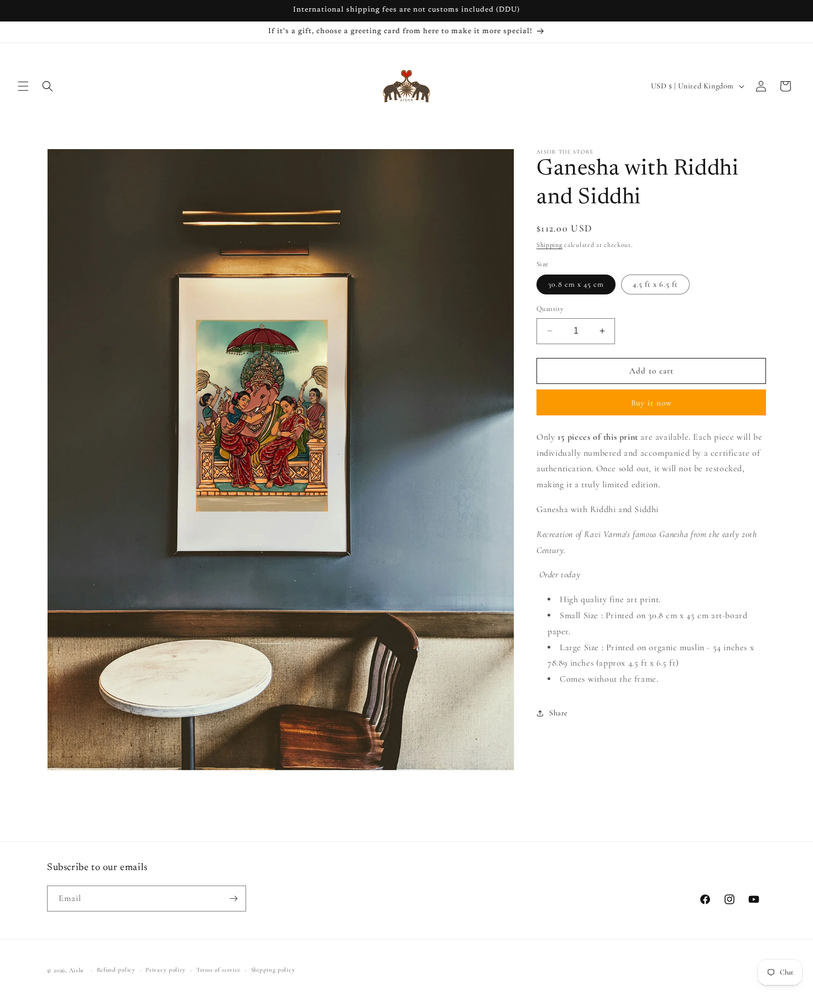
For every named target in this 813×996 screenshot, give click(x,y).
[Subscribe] (233, 898)
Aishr (77, 970)
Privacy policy (165, 969)
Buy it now (651, 402)
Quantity (550, 308)
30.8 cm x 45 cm (576, 284)
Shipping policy (273, 969)
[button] (23, 86)
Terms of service (218, 969)
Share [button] (558, 713)
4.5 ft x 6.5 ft (655, 284)
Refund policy (116, 969)
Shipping (549, 245)
